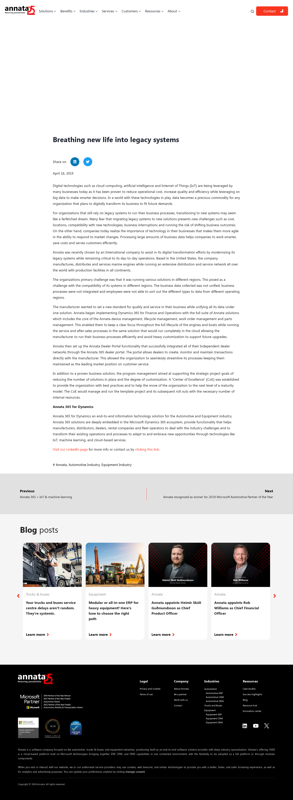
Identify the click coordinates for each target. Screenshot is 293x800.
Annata (61, 464)
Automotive (210, 688)
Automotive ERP (214, 693)
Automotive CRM (215, 697)
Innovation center (252, 711)
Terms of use (146, 694)
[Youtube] (256, 726)
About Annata (181, 688)
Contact (270, 11)
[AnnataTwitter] (267, 726)
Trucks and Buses (213, 705)
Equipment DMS (214, 722)
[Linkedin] (245, 726)
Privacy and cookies (150, 688)
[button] (74, 161)
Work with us (181, 699)
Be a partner (180, 694)
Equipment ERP (214, 714)
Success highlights (252, 694)
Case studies (249, 688)
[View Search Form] (252, 11)
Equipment (210, 710)
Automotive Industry (84, 464)
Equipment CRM (214, 718)
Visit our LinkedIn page (70, 449)
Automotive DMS (215, 701)
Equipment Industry (116, 464)
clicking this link (147, 449)
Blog (245, 699)
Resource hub (250, 705)
